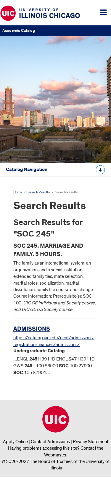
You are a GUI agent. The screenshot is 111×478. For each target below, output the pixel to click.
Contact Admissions (50, 442)
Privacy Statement (90, 442)
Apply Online (15, 442)
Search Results (39, 192)
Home (17, 192)
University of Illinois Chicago (55, 419)
